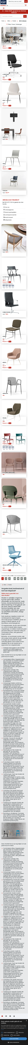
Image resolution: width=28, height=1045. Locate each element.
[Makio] (13, 331)
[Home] (2, 1016)
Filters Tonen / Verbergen (15, 24)
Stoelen (14, 21)
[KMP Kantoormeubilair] (3, 2)
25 (15, 578)
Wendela (5, 137)
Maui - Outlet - (7, 100)
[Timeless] (13, 240)
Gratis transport (9, 217)
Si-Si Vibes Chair (7, 501)
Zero (4, 164)
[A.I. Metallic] (13, 273)
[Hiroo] (13, 357)
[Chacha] (13, 181)
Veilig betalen (8, 220)
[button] (14, 1042)
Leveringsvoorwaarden (10, 215)
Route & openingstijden (10, 212)
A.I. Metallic (6, 277)
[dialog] (14, 1032)
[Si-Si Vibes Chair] (13, 493)
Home (2, 21)
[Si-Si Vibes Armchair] (13, 464)
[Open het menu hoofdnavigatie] (4, 8)
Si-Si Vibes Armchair (9, 472)
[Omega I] (13, 523)
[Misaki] (13, 412)
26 (18, 578)
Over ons (7, 207)
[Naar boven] (10, 1016)
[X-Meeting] (13, 66)
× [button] (26, 1020)
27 (21, 578)
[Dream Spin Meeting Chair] (13, 555)
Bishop (5, 439)
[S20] (13, 36)
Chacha (5, 191)
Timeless (5, 250)
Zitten (8, 21)
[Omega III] (13, 384)
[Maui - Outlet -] (13, 95)
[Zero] (13, 158)
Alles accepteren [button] (14, 1038)
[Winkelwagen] (26, 5)
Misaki (4, 418)
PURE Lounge (6, 312)
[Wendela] (13, 127)
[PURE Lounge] (13, 304)
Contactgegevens (9, 210)
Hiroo (4, 362)
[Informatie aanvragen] (6, 1016)
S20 (4, 43)
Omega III (5, 393)
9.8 (7, 5)
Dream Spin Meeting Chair (10, 565)
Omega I (5, 532)
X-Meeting (6, 74)
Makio (4, 336)
